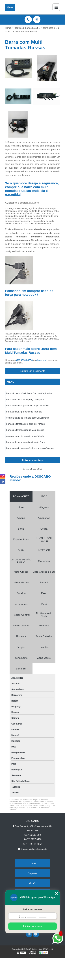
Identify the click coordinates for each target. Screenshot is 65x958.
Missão (32, 883)
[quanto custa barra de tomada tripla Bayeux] (18, 68)
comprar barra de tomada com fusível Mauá (27, 418)
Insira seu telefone (32, 909)
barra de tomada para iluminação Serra (25, 442)
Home (32, 863)
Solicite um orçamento (32, 370)
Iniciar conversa (32, 926)
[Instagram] (29, 934)
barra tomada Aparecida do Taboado (24, 411)
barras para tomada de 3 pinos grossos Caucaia (30, 448)
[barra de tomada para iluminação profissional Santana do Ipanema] (18, 124)
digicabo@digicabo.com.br (33, 849)
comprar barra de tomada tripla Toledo (25, 436)
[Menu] (56, 7)
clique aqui (41, 360)
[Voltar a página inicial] (10, 7)
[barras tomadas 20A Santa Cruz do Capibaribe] (18, 96)
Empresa (32, 873)
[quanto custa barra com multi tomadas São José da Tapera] (46, 68)
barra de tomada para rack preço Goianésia (27, 405)
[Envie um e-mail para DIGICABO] (36, 19)
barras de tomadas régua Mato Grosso (25, 430)
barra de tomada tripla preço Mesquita (25, 399)
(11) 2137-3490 (34, 839)
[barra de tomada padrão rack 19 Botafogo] (46, 96)
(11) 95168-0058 (24, 360)
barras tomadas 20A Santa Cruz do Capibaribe (29, 393)
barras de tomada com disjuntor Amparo (26, 424)
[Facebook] (36, 934)
